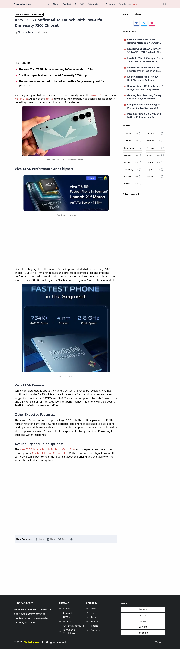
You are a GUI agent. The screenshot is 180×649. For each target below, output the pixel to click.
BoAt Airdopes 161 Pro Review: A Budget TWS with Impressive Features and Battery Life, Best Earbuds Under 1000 (145, 87)
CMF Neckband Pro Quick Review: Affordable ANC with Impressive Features (143, 41)
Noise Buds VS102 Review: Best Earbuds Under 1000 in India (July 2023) (144, 69)
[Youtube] (152, 23)
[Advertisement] (66, 47)
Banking (143, 626)
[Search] (164, 4)
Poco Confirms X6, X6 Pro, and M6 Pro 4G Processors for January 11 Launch (144, 115)
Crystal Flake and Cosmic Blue (50, 453)
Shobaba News (23, 4)
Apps (143, 621)
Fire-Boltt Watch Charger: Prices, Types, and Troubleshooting (145, 60)
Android (143, 609)
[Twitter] (136, 23)
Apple (143, 615)
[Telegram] (144, 23)
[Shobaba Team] (26, 32)
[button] (160, 4)
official (49, 98)
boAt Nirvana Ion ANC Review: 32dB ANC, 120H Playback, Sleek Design (145, 50)
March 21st (21, 98)
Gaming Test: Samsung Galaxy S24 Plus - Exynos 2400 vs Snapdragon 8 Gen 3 (144, 97)
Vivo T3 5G (97, 95)
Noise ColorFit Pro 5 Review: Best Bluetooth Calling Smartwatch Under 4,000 (142, 78)
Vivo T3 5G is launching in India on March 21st (47, 449)
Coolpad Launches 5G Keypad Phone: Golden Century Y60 (143, 106)
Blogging (143, 632)
